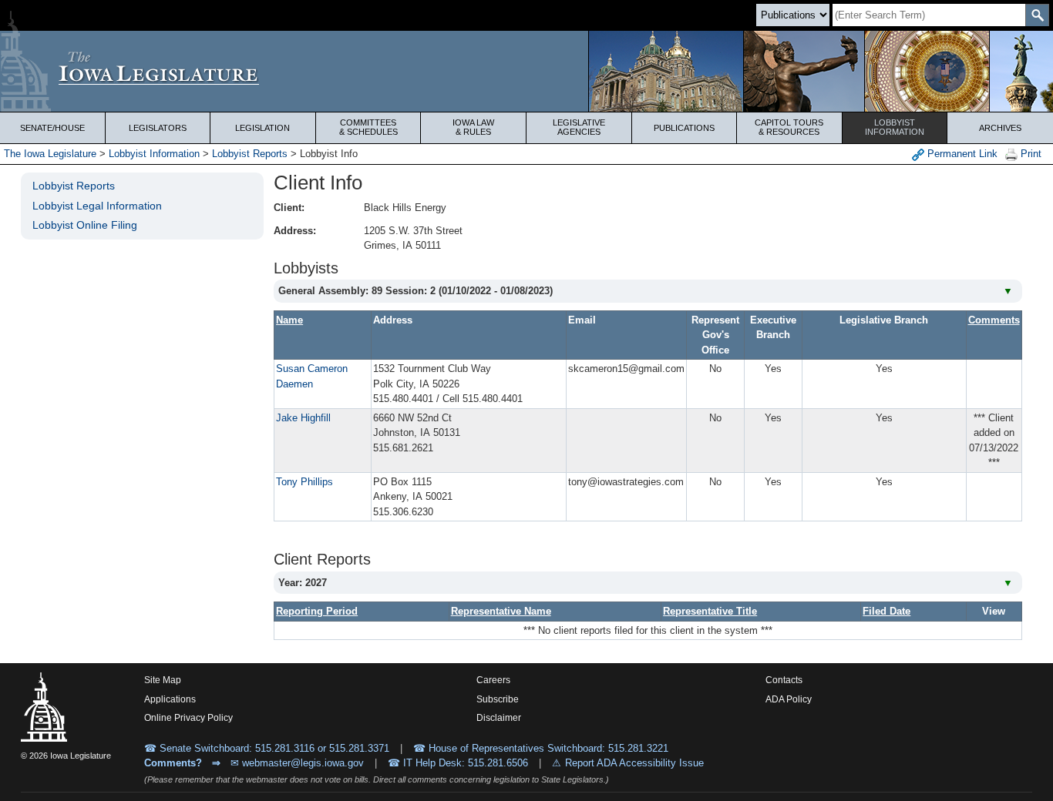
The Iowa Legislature (50, 153)
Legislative (579, 127)
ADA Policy (788, 699)
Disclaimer (498, 717)
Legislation (262, 127)
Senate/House (52, 127)
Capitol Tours (789, 127)
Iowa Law (473, 127)
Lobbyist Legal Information (97, 205)
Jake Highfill (303, 418)
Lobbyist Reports (250, 153)
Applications (170, 699)
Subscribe (497, 699)
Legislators (158, 127)
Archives (1000, 127)
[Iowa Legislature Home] (526, 71)
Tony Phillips (304, 482)
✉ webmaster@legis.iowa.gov (297, 763)
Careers (493, 680)
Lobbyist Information (154, 153)
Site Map (162, 680)
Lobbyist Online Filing (84, 225)
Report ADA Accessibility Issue (634, 763)
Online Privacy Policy (188, 717)
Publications (684, 127)
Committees (368, 127)
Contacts (783, 680)
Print (1029, 153)
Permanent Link (960, 153)
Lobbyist (894, 127)
